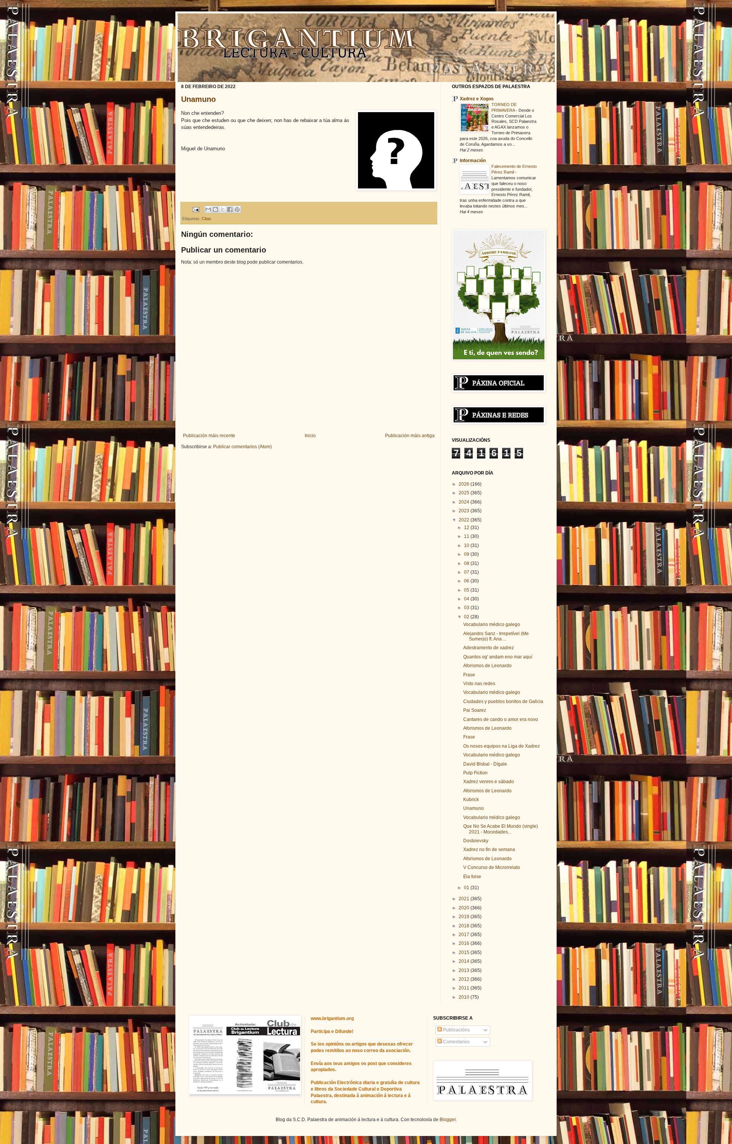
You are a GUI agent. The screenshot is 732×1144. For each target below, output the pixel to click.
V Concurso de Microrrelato (491, 867)
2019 (464, 916)
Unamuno (198, 99)
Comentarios (456, 1041)
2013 (464, 970)
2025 (464, 493)
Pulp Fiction (475, 773)
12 (467, 527)
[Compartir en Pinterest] (237, 209)
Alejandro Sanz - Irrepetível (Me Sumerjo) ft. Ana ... (496, 636)
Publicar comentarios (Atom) (242, 446)
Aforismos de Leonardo (487, 665)
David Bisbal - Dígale (485, 764)
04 (467, 599)
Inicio (310, 435)
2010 (464, 997)
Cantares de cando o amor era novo (500, 719)
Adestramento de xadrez (488, 647)
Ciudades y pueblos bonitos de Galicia (503, 701)
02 (467, 616)
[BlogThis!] (215, 209)
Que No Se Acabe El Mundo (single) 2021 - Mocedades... (500, 829)
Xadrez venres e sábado (488, 781)
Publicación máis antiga (410, 435)
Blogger (448, 1119)
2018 (464, 925)
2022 (464, 520)
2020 (464, 908)
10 (467, 545)
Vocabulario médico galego (491, 624)
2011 (464, 988)
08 (467, 563)
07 (467, 572)
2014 (464, 961)
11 (467, 536)
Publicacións (456, 1030)
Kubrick (471, 799)
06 (467, 581)
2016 (464, 943)
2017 (464, 934)
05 (467, 590)
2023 (464, 510)
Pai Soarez (474, 710)
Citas (206, 218)
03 (467, 607)
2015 (464, 952)
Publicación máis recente (209, 435)
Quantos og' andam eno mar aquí (497, 657)
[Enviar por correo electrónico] (208, 209)
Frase (469, 674)
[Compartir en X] (222, 209)
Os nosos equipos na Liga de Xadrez (501, 746)
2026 (464, 484)
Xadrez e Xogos (477, 98)
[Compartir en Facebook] (230, 209)
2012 (464, 979)
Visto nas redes (479, 683)
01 (467, 887)
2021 (464, 898)
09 (467, 554)
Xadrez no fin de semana (489, 849)
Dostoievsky (475, 840)
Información (473, 160)
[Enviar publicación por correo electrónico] (196, 209)
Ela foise (472, 876)
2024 (464, 502)
